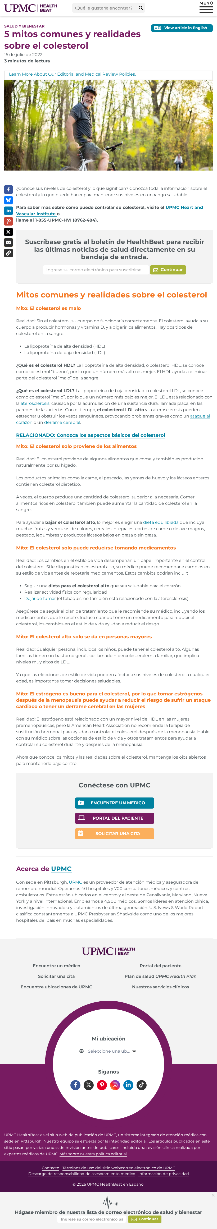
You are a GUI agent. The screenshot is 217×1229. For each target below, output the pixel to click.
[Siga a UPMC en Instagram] (115, 1085)
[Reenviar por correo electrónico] (8, 242)
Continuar (171, 269)
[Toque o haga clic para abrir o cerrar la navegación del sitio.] (206, 9)
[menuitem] (56, 966)
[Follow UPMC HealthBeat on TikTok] (142, 1085)
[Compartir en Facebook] (8, 189)
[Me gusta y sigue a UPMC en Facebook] (75, 1085)
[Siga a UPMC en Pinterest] (102, 1085)
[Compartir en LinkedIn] (8, 211)
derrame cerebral (62, 422)
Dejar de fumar (40, 598)
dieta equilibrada (161, 522)
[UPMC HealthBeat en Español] (30, 8)
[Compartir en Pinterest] (8, 221)
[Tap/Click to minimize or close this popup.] (214, 1195)
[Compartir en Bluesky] (8, 200)
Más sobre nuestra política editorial (93, 1154)
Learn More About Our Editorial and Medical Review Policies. (72, 74)
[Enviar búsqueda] (141, 8)
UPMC (75, 882)
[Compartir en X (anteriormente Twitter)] (8, 232)
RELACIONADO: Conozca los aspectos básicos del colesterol (90, 435)
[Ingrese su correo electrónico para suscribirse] (96, 269)
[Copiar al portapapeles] (8, 253)
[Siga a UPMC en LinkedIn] (128, 1085)
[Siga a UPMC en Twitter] (89, 1085)
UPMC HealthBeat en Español (115, 1184)
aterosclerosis (35, 403)
